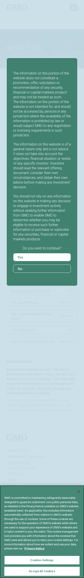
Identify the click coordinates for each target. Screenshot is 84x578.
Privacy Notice (34, 548)
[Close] (79, 491)
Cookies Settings (41, 560)
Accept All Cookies (42, 571)
